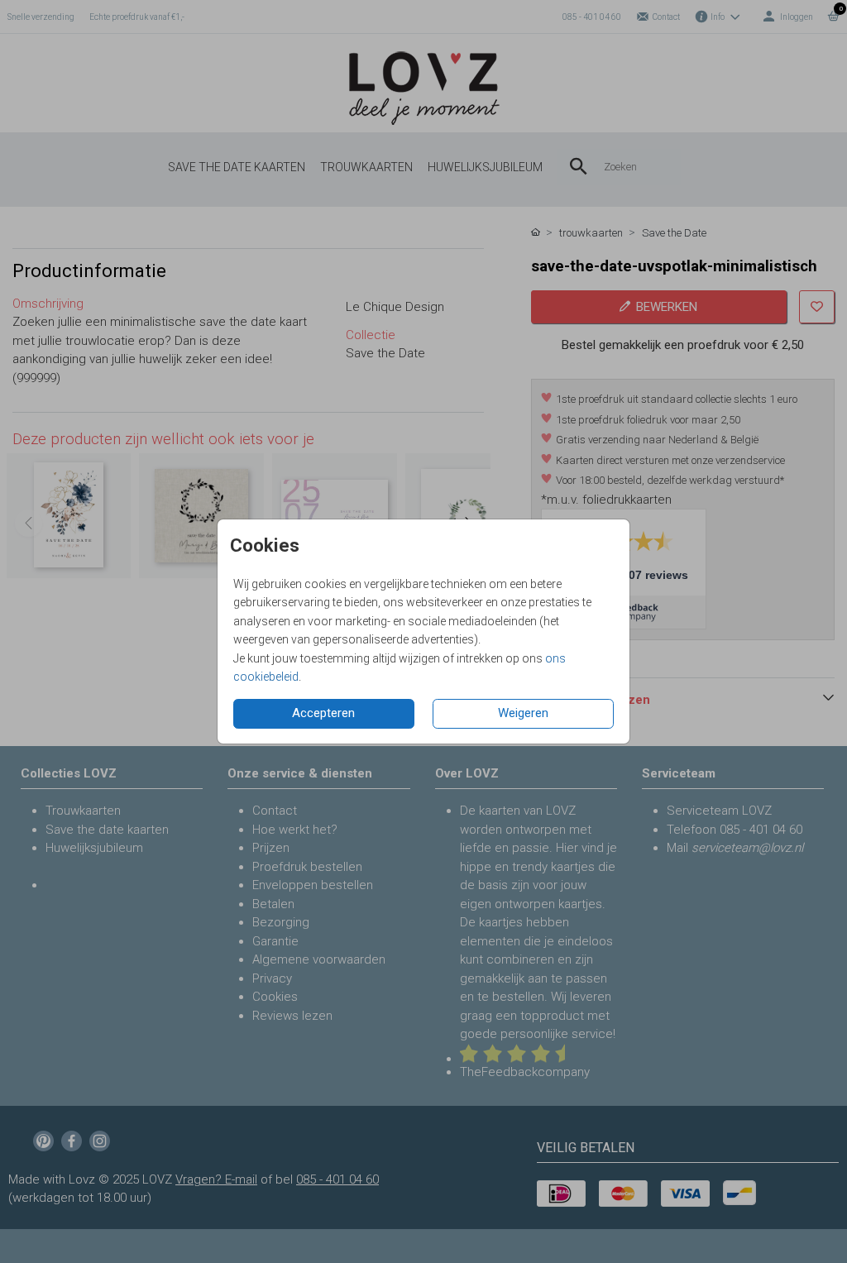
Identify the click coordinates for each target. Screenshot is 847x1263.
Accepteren (323, 713)
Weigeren (523, 713)
